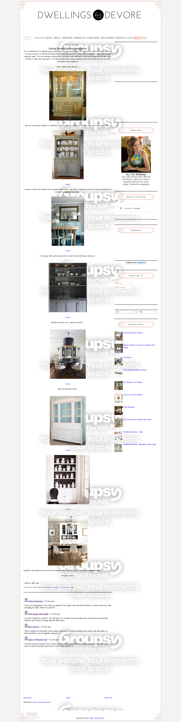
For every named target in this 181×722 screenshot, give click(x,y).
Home (68, 698)
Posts (119, 283)
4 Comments (64, 587)
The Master (127, 357)
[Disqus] (67, 628)
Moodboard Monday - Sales (133, 432)
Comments (121, 287)
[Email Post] (72, 587)
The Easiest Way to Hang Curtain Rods (137, 419)
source (67, 184)
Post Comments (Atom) (41, 702)
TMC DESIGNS (96, 718)
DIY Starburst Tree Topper (132, 382)
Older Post (108, 698)
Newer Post (27, 698)
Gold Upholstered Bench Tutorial (135, 370)
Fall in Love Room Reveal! (132, 395)
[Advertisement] (90, 29)
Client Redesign (129, 407)
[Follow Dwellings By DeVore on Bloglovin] (136, 264)
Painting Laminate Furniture (133, 333)
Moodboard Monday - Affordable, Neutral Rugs (139, 444)
